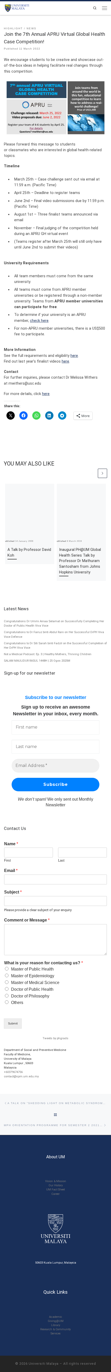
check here (39, 320)
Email (11, 870)
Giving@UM (56, 1321)
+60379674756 (13, 1072)
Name (11, 844)
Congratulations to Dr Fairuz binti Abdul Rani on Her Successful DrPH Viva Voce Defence (54, 634)
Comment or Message (27, 920)
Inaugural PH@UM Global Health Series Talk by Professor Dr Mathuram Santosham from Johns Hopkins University (80, 561)
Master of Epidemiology (32, 976)
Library (55, 1325)
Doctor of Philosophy (30, 996)
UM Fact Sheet (55, 1189)
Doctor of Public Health (32, 989)
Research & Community (55, 1329)
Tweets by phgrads (55, 1038)
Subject (13, 892)
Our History (56, 1185)
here (74, 356)
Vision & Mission (55, 1181)
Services (56, 1333)
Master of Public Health (32, 969)
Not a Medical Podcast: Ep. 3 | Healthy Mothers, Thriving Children (47, 654)
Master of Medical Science (35, 982)
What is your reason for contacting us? (43, 963)
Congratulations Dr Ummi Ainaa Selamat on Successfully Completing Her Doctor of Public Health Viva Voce (54, 623)
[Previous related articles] (92, 473)
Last (61, 860)
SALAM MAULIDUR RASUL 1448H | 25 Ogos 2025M (37, 660)
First (7, 860)
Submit (13, 1023)
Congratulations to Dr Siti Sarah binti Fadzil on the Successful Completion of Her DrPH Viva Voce (55, 645)
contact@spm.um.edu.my (21, 1076)
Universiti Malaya (44, 1364)
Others (17, 1002)
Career (55, 1194)
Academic (55, 1317)
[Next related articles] (102, 473)
